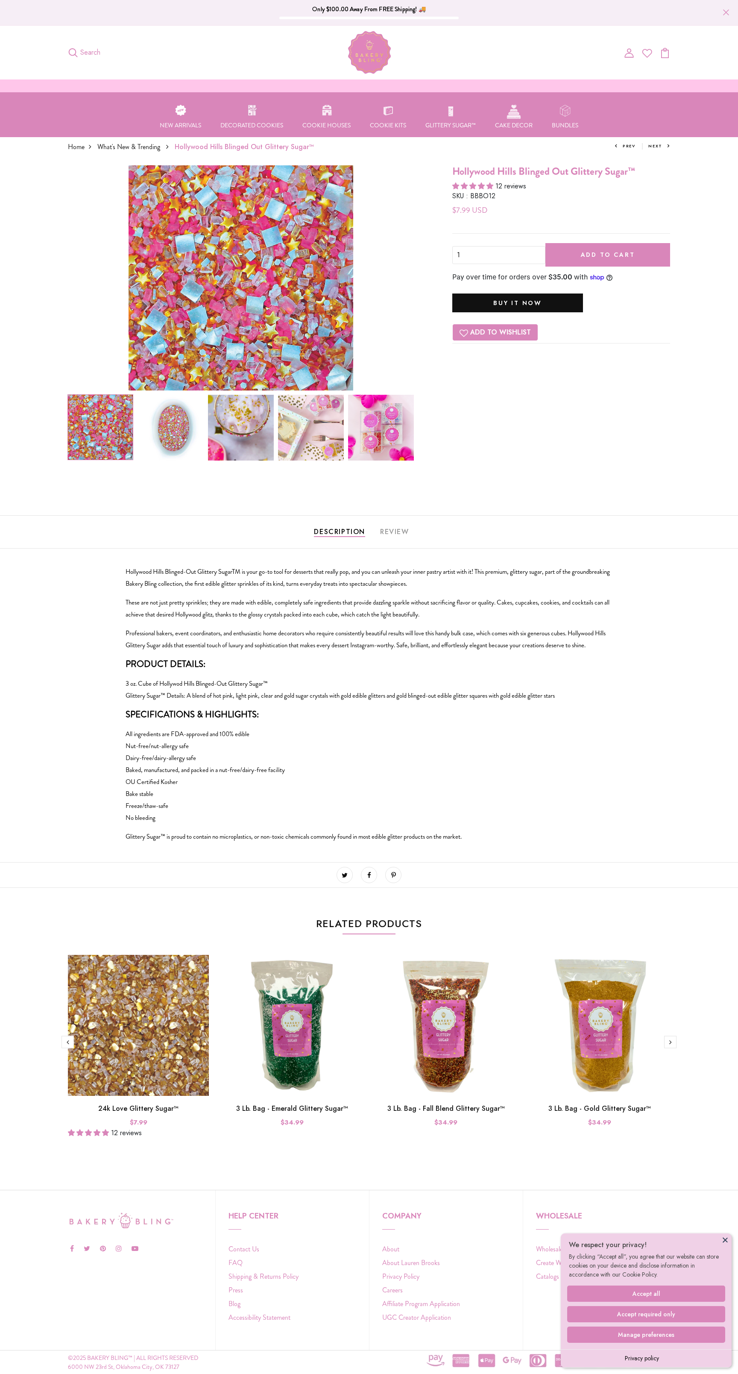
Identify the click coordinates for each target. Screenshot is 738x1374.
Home (76, 147)
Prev (629, 146)
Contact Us (243, 1249)
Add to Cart (608, 254)
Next (655, 146)
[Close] (725, 1239)
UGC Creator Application (416, 1317)
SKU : (460, 196)
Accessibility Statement (259, 1317)
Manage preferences (646, 1334)
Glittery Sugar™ (450, 125)
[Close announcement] (726, 12)
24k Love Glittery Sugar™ (138, 1108)
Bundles (565, 125)
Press (235, 1290)
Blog (234, 1304)
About (390, 1249)
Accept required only (646, 1314)
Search (90, 52)
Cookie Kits (388, 125)
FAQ (235, 1263)
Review (394, 532)
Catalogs (547, 1276)
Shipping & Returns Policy (263, 1276)
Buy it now (517, 303)
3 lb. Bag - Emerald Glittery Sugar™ (292, 1108)
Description (339, 532)
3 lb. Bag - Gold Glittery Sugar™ (599, 1108)
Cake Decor (514, 125)
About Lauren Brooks (411, 1263)
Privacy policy (642, 1358)
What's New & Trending (129, 147)
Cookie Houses (326, 125)
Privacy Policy (400, 1276)
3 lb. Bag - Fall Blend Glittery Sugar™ (446, 1108)
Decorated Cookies (251, 125)
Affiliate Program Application (421, 1304)
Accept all (646, 1293)
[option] (241, 277)
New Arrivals (180, 125)
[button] (473, 186)
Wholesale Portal (558, 1249)
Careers (392, 1290)
